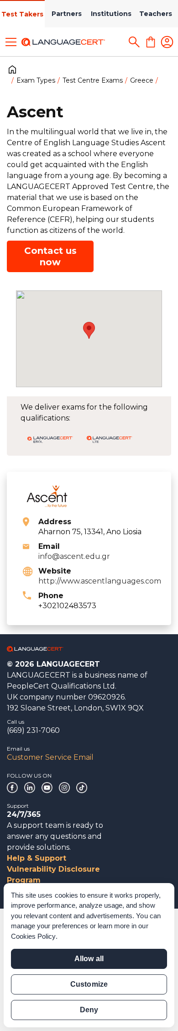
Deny (89, 1010)
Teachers (155, 14)
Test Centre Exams (93, 80)
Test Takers (22, 14)
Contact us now (50, 256)
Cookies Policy (33, 936)
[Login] (167, 42)
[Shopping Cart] (150, 42)
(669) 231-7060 (33, 730)
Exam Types (35, 80)
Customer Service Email (50, 757)
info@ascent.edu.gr (74, 556)
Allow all (88, 959)
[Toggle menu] (11, 42)
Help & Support (36, 858)
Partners (67, 14)
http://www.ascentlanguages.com (99, 581)
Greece (141, 80)
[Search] (134, 42)
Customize (88, 984)
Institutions (111, 14)
